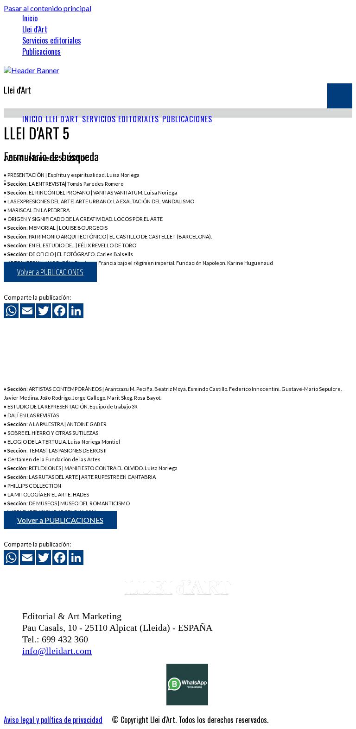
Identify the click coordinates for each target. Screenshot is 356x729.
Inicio (30, 18)
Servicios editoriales (51, 40)
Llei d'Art (34, 29)
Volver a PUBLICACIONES (50, 271)
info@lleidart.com (57, 651)
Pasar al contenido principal (47, 8)
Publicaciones (41, 51)
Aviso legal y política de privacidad (53, 719)
